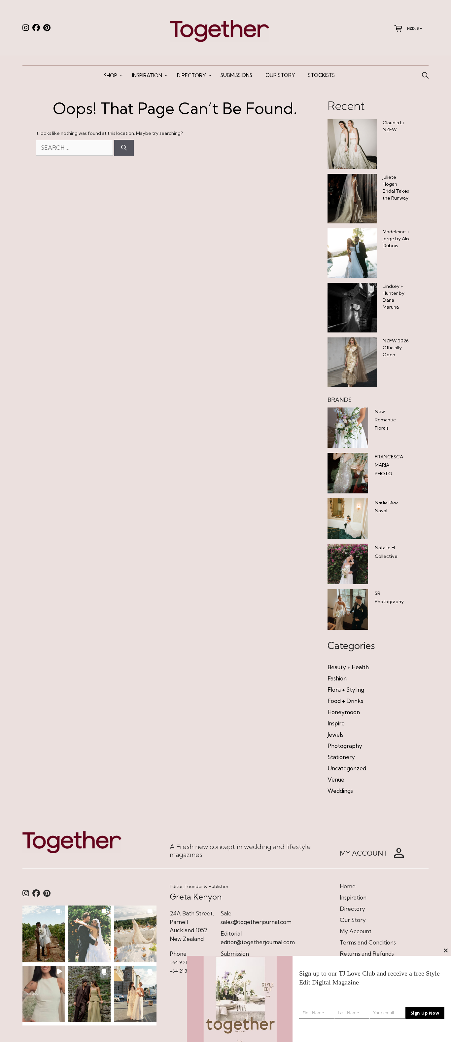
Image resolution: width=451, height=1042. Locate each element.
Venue (336, 779)
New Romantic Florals (385, 419)
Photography (345, 745)
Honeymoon (344, 712)
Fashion (337, 678)
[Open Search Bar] (425, 76)
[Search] (124, 148)
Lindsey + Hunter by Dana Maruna (393, 296)
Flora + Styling (346, 689)
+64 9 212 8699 (185, 962)
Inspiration (147, 75)
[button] (43, 934)
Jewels (335, 734)
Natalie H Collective (386, 552)
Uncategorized (347, 768)
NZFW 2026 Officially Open (396, 348)
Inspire (336, 723)
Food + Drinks (345, 700)
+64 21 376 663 (185, 971)
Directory (191, 75)
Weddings (340, 790)
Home (348, 886)
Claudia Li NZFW (393, 126)
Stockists (321, 75)
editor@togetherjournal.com (258, 942)
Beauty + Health (348, 667)
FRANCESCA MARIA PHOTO (389, 465)
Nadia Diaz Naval (387, 506)
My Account (355, 931)
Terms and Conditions (368, 942)
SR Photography (389, 597)
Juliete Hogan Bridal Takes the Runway (396, 187)
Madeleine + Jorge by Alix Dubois (396, 239)
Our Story (280, 75)
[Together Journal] (219, 30)
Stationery (341, 756)
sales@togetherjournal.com (256, 921)
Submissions (236, 75)
